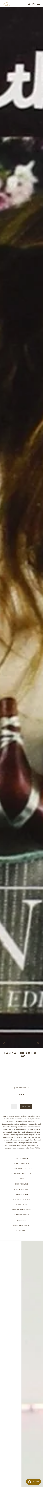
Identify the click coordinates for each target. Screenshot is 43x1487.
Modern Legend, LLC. (22, 1088)
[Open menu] (38, 4)
